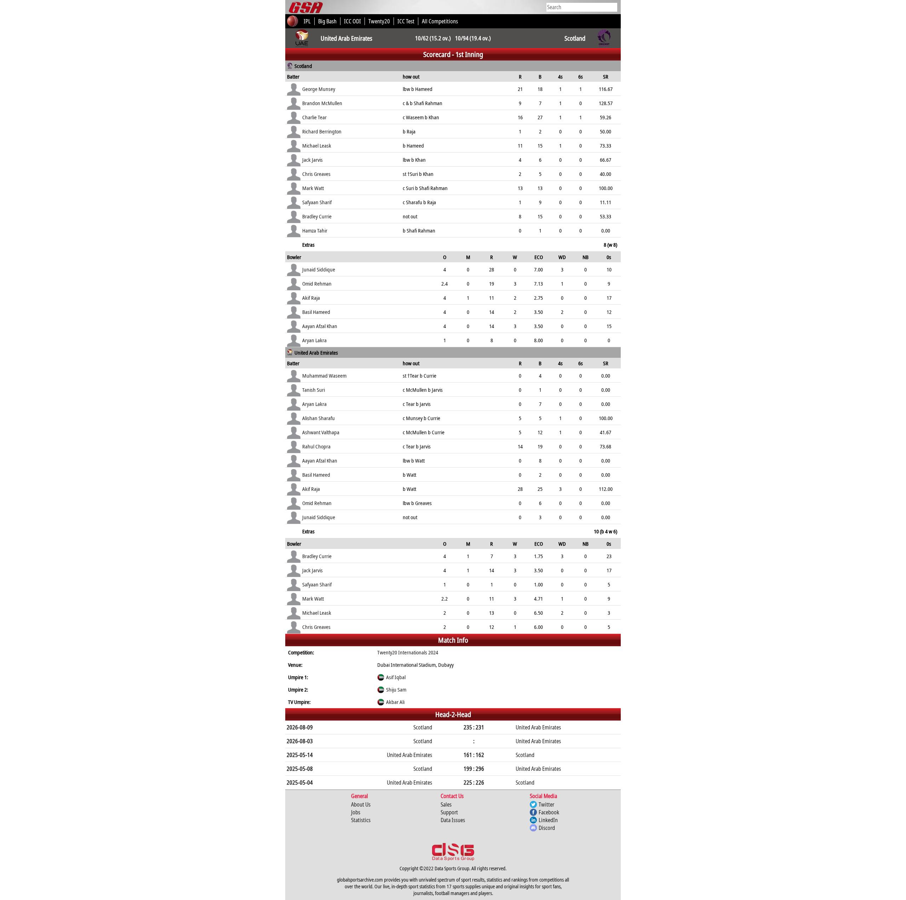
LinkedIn (548, 820)
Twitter (546, 804)
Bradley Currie (317, 216)
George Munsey (318, 88)
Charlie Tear (314, 117)
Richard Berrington (322, 131)
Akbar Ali (395, 701)
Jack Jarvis (312, 159)
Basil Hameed (316, 311)
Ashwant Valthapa (320, 432)
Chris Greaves (316, 173)
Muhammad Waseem (324, 375)
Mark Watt (313, 187)
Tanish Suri (313, 389)
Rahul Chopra (316, 446)
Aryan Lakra (314, 340)
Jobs (355, 812)
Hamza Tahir (314, 230)
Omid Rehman (317, 283)
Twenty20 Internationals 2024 (407, 652)
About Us (361, 804)
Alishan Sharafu (318, 418)
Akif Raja (311, 297)
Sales (446, 804)
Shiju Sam (396, 689)
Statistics (361, 820)
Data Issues (453, 820)
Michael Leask (316, 145)
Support (449, 812)
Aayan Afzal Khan (319, 325)
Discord (547, 828)
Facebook (549, 812)
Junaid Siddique (318, 269)
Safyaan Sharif (317, 202)
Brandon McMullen (322, 103)
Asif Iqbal (396, 677)
